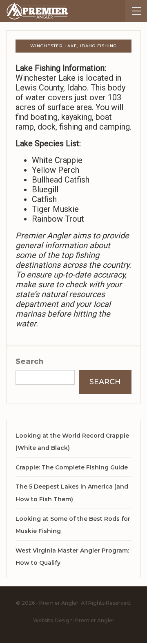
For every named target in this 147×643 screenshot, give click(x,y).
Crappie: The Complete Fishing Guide (72, 467)
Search (30, 361)
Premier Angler (94, 620)
